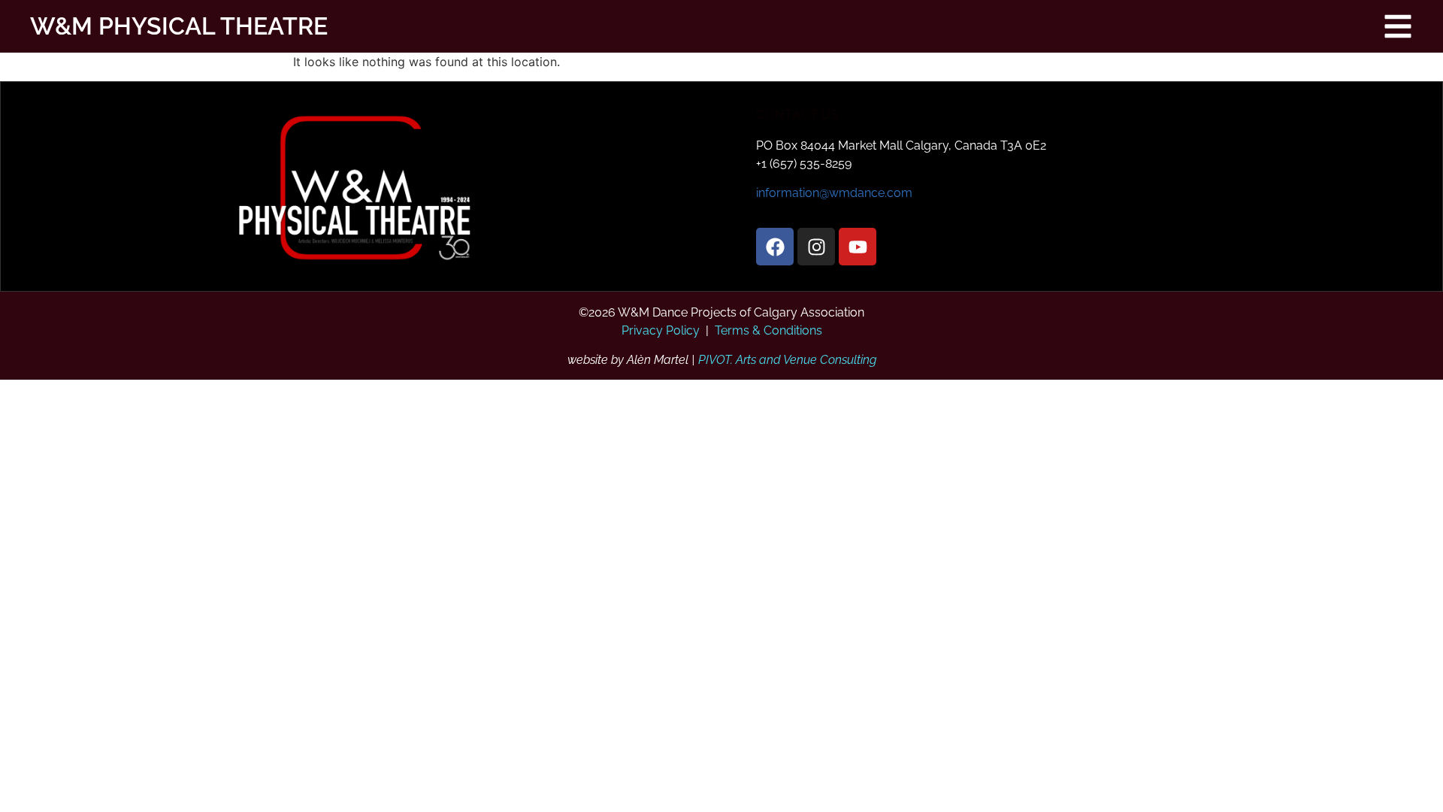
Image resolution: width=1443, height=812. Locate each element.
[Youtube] (857, 246)
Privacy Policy (661, 330)
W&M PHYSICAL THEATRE (164, 26)
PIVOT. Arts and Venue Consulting (787, 360)
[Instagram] (816, 246)
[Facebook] (775, 246)
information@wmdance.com (834, 193)
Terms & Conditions (768, 330)
